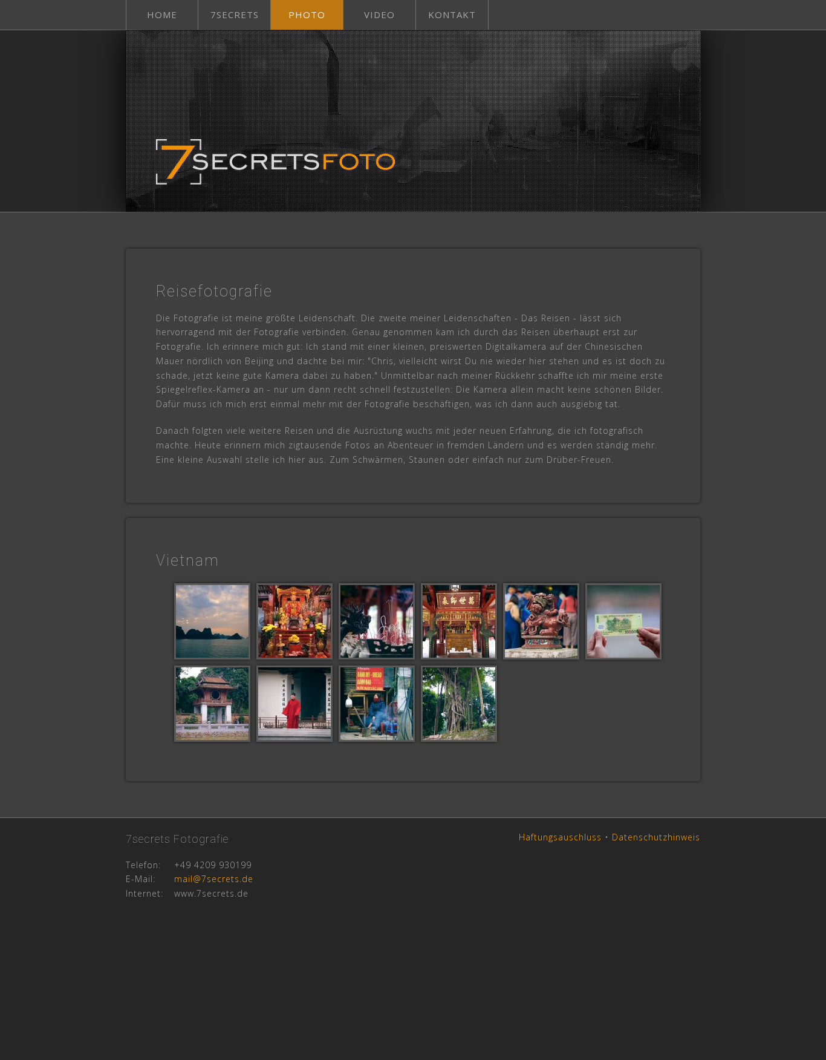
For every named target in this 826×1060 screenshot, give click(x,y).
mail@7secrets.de (213, 879)
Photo (306, 14)
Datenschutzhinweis (656, 837)
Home (162, 14)
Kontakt (452, 14)
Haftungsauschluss (560, 837)
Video (379, 14)
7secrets (234, 14)
